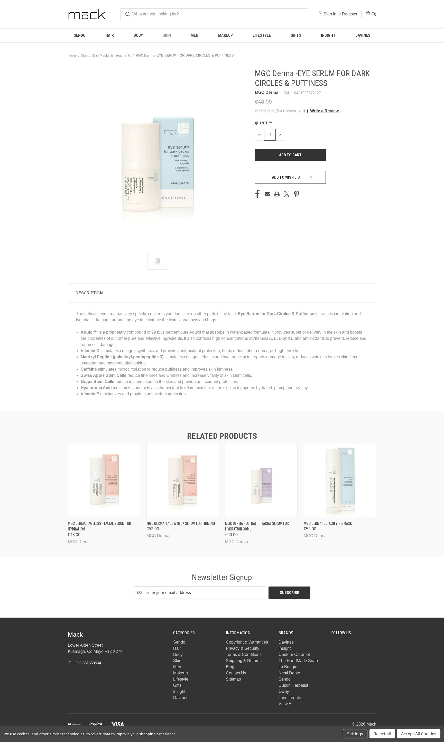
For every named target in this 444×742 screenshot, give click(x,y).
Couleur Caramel (294, 654)
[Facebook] (257, 194)
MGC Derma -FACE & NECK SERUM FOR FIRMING (180, 523)
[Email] (267, 194)
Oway (284, 691)
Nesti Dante (289, 673)
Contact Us (236, 673)
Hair (109, 35)
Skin (167, 35)
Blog (230, 667)
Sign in (329, 14)
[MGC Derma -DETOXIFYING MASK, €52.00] (340, 480)
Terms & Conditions (244, 654)
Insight (328, 35)
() (373, 14)
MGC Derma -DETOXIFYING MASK (328, 523)
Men (194, 35)
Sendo (80, 35)
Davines (362, 35)
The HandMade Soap (298, 660)
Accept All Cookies (418, 734)
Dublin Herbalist (293, 685)
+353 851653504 (87, 663)
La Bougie (288, 667)
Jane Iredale (290, 697)
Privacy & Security (242, 648)
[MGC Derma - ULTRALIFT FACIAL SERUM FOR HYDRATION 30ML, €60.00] (261, 480)
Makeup (225, 35)
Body (138, 35)
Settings (355, 734)
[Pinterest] (296, 194)
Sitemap (233, 679)
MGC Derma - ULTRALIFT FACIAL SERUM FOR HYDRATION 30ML (257, 526)
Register (349, 14)
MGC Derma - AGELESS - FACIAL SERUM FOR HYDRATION (99, 526)
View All (286, 704)
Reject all (382, 734)
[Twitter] (286, 194)
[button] (322, 111)
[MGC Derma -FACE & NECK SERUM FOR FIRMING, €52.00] (182, 480)
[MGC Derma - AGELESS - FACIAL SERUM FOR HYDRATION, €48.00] (104, 480)
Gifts (296, 35)
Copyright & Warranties (247, 642)
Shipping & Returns (244, 660)
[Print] (277, 194)
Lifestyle (262, 35)
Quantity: (263, 123)
